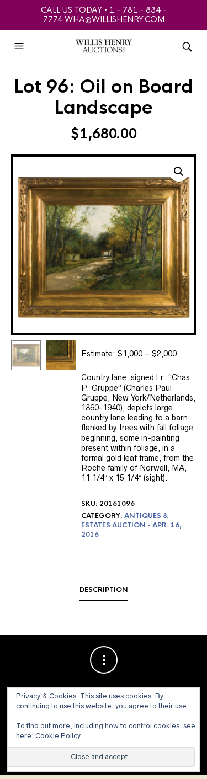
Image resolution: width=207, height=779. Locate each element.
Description (103, 589)
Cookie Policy (58, 736)
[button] (20, 46)
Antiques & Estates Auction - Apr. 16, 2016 (131, 525)
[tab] (103, 590)
